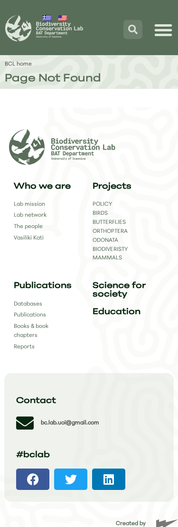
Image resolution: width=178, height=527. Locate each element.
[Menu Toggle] (163, 29)
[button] (32, 479)
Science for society (119, 290)
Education (117, 312)
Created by (131, 524)
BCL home (18, 64)
